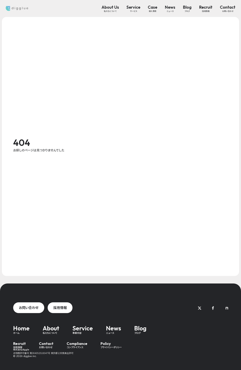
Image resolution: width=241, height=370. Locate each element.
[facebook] (212, 308)
